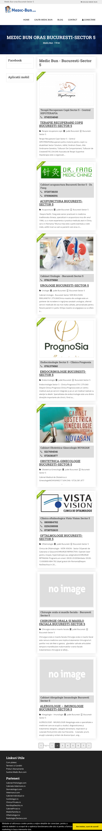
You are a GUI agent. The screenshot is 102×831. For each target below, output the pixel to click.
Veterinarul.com (13, 792)
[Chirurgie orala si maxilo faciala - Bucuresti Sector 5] (66, 591)
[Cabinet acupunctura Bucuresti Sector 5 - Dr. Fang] (66, 172)
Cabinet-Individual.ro (15, 795)
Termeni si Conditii (14, 765)
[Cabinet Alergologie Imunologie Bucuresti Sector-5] (66, 676)
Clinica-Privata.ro (13, 802)
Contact (72, 19)
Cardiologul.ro (12, 799)
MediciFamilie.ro (13, 812)
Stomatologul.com (14, 789)
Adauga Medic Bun (89, 2)
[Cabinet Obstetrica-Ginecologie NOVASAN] (66, 424)
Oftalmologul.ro (13, 815)
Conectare (89, 19)
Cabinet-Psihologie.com (16, 783)
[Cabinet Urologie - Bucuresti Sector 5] (66, 254)
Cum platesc (11, 762)
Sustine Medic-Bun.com (16, 772)
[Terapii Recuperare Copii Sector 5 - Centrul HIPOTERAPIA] (66, 89)
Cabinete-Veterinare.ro (16, 786)
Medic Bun (48, 43)
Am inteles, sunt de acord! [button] (87, 827)
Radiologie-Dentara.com (16, 818)
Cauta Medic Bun (43, 19)
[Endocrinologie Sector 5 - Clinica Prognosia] (66, 339)
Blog (60, 19)
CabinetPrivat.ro (13, 808)
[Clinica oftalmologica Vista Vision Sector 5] (66, 503)
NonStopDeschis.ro (14, 805)
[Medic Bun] (20, 9)
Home (26, 19)
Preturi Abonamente (15, 769)
